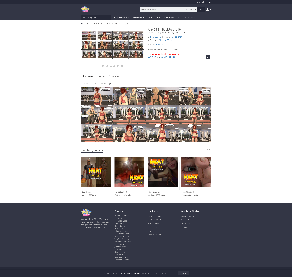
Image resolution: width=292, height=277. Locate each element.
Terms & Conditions (192, 17)
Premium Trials (121, 223)
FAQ (179, 17)
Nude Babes (119, 226)
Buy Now (152, 56)
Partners (184, 227)
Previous (207, 150)
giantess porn (120, 247)
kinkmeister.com (121, 236)
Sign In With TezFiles (203, 2)
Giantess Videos (121, 257)
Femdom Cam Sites (122, 241)
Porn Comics (155, 37)
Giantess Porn (120, 252)
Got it (183, 273)
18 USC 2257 (186, 223)
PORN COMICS (154, 17)
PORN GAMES (168, 17)
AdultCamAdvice (121, 231)
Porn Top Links (120, 221)
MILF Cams (119, 228)
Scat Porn (118, 254)
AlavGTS (159, 44)
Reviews (101, 76)
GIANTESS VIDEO (138, 17)
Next (210, 150)
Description (88, 76)
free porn (118, 218)
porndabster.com (122, 234)
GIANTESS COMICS (121, 17)
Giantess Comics (121, 260)
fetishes (117, 249)
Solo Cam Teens (121, 244)
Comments (114, 76)
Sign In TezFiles (168, 56)
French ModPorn (121, 215)
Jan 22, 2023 (177, 37)
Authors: (151, 44)
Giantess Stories (187, 216)
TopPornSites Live (122, 239)
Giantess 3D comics (167, 40)
